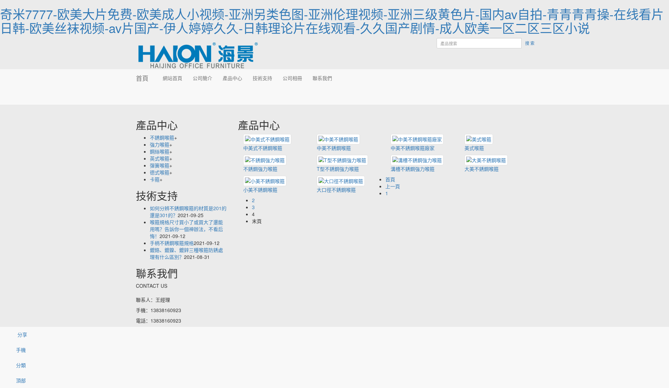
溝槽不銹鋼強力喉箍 (413, 168)
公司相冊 (292, 77)
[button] (202, 96)
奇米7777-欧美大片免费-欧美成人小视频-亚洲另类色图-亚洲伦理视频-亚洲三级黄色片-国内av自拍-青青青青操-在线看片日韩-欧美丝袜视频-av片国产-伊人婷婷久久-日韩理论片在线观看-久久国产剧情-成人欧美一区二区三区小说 (332, 21)
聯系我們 (322, 77)
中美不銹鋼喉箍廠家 (413, 147)
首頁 (142, 77)
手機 (21, 349)
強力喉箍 (159, 144)
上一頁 (392, 186)
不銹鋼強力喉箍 (260, 168)
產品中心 (232, 77)
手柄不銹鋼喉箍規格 (172, 242)
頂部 (21, 380)
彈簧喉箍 (159, 165)
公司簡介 (202, 77)
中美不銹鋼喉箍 (334, 147)
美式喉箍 (474, 147)
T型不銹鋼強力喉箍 (338, 168)
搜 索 (530, 43)
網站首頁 (172, 77)
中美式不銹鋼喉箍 (262, 147)
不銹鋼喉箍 (162, 137)
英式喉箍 (159, 158)
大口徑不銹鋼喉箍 (336, 189)
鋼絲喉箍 (159, 151)
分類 (21, 365)
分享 (21, 334)
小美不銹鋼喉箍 (260, 189)
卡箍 (155, 179)
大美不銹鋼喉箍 (481, 168)
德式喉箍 (159, 172)
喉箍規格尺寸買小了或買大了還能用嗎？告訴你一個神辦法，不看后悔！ (186, 229)
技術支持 (262, 77)
